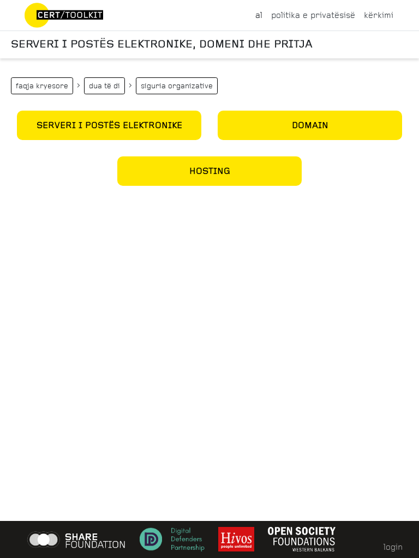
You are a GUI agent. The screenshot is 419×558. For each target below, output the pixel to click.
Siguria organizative (177, 86)
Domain (310, 125)
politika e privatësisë (313, 15)
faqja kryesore (42, 86)
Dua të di (104, 86)
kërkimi (378, 15)
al (258, 15)
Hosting (209, 170)
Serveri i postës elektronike (109, 125)
